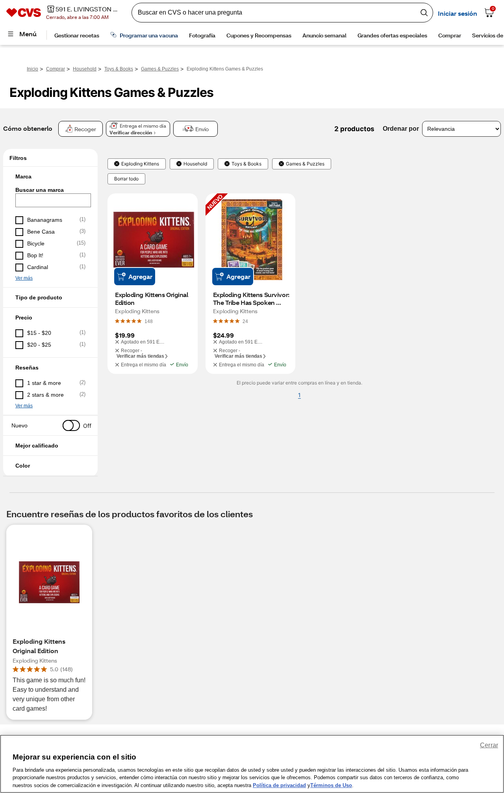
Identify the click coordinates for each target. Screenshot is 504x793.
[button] (50, 176)
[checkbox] (50, 220)
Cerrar (489, 745)
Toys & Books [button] (246, 164)
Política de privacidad (279, 785)
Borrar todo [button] (126, 179)
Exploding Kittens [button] (140, 164)
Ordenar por (401, 128)
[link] (149, 321)
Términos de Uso (331, 785)
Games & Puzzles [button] (305, 164)
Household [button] (195, 164)
